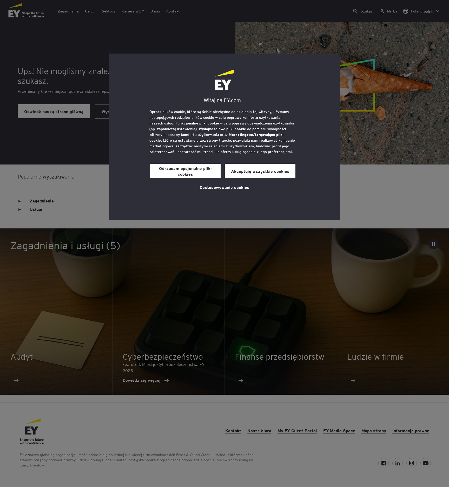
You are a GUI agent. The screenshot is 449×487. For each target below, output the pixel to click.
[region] (224, 137)
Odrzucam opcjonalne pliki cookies (185, 171)
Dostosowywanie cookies (224, 187)
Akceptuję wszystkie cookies (260, 171)
